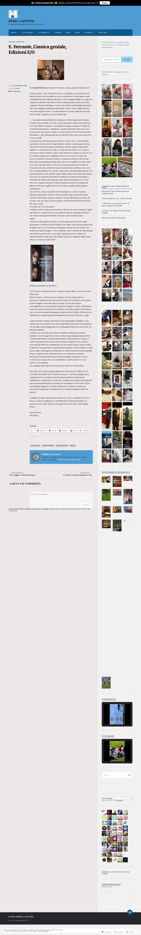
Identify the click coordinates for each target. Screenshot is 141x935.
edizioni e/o (35, 445)
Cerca (77, 32)
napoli (72, 445)
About (13, 32)
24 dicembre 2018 (20, 86)
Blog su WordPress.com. (19, 920)
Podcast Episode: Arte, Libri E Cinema (117, 198)
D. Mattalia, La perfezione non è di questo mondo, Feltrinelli (115, 204)
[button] (106, 479)
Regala (104, 3)
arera (17, 88)
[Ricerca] (129, 775)
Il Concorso (27, 32)
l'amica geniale (62, 445)
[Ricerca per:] (117, 775)
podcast (58, 32)
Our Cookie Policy (44, 931)
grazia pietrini (16, 42)
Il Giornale (43, 32)
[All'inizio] (129, 912)
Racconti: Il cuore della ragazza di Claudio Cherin (115, 192)
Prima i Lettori (21, 21)
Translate (119, 800)
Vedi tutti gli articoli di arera (68, 459)
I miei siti (102, 32)
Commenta (85, 505)
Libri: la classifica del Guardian (114, 218)
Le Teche (88, 32)
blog (68, 32)
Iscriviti (127, 60)
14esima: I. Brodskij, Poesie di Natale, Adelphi (116, 212)
